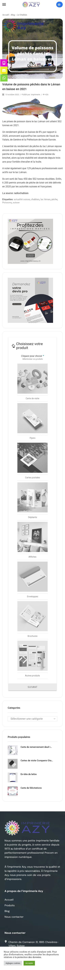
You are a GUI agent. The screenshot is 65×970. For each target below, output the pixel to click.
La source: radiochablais (15, 193)
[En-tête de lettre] (13, 777)
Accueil (5, 15)
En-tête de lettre (29, 774)
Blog (13, 15)
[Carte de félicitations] (13, 791)
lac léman (45, 199)
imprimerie (35, 94)
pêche (54, 199)
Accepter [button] (29, 963)
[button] (4, 4)
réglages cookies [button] (13, 963)
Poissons (7, 202)
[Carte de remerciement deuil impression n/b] (13, 750)
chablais (35, 199)
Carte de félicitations (31, 788)
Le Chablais (22, 15)
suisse (16, 202)
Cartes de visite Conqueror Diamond (37, 760)
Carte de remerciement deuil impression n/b (37, 747)
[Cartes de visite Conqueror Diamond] (13, 764)
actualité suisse (22, 199)
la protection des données (28, 957)
